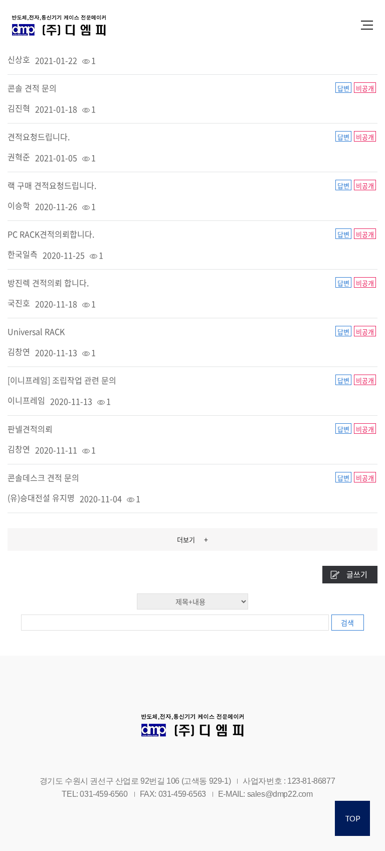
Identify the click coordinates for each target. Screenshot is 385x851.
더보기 (192, 539)
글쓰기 (356, 574)
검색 (347, 623)
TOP (352, 818)
